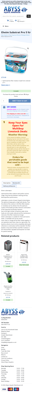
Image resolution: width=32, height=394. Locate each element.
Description (7, 183)
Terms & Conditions (6, 358)
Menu (6, 26)
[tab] (7, 182)
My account (4, 353)
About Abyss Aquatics (7, 362)
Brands (3, 349)
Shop (10, 35)
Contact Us (4, 356)
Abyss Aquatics (4, 35)
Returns (3, 355)
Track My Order (5, 351)
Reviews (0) (16, 183)
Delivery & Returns (9, 186)
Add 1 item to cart (19, 101)
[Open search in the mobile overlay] (16, 16)
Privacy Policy (5, 360)
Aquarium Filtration (16, 35)
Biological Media (25, 35)
